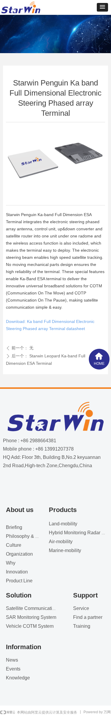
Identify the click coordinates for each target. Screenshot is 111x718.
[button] (102, 7)
